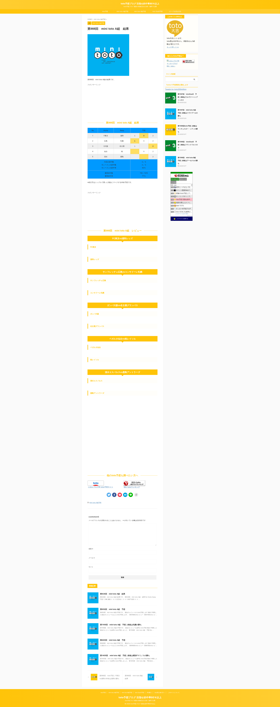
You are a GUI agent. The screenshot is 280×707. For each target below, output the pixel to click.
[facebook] (114, 495)
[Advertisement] (106, 102)
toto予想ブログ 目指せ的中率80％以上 (140, 3)
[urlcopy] (136, 495)
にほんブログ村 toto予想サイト (100, 487)
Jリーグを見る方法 (175, 11)
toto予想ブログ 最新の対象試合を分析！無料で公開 (140, 700)
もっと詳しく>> (173, 47)
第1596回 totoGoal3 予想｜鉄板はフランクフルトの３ (188, 145)
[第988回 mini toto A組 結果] (125, 495)
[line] (131, 495)
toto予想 (105, 11)
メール (92, 558)
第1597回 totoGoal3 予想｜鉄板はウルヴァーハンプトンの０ (188, 97)
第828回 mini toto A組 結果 (112, 594)
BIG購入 (149, 692)
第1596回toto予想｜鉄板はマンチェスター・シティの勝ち (188, 129)
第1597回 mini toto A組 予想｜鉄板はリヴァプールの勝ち (188, 113)
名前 (91, 549)
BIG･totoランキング (132, 487)
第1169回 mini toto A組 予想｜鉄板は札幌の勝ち (121, 625)
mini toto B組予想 (140, 11)
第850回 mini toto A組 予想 (112, 609)
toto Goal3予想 (157, 11)
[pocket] (120, 495)
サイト (91, 567)
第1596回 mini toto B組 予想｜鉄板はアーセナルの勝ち (188, 160)
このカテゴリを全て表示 (181, 214)
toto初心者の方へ (160, 692)
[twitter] (109, 495)
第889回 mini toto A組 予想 (112, 640)
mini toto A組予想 (122, 11)
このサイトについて (173, 692)
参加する (190, 215)
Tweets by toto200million (175, 89)
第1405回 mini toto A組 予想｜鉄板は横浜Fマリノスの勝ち (125, 655)
